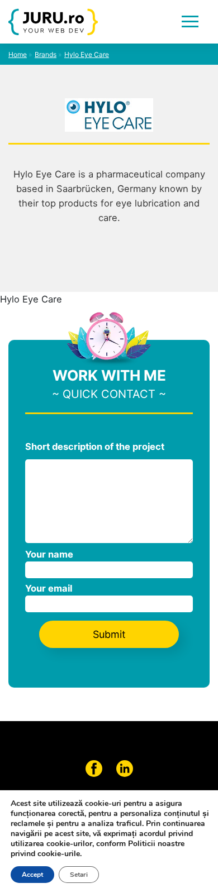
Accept (32, 874)
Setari (79, 874)
